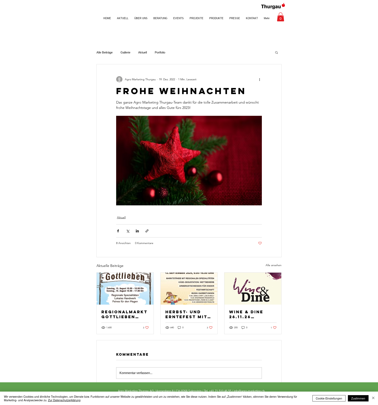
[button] (280, 16)
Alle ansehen (274, 265)
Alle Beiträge (104, 52)
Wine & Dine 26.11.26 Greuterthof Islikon (248, 314)
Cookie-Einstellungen (329, 398)
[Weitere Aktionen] (259, 79)
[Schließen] (373, 398)
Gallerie (125, 52)
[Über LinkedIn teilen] (137, 231)
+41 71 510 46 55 (220, 391)
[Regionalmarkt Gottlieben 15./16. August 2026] (125, 289)
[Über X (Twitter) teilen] (128, 231)
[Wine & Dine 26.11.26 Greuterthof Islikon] (252, 289)
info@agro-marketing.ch (249, 391)
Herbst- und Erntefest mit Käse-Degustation (186, 314)
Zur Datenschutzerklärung (64, 400)
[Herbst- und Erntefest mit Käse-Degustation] (189, 289)
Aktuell (142, 52)
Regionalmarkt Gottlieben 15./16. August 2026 (124, 314)
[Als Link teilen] (147, 231)
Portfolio (160, 52)
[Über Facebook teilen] (118, 231)
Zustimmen (358, 398)
